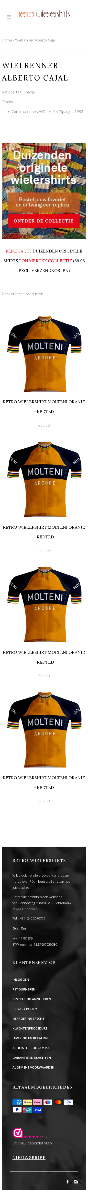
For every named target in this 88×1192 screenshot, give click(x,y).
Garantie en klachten (31, 1057)
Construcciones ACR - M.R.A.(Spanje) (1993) (48, 111)
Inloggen (20, 979)
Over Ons (19, 928)
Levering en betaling (30, 1038)
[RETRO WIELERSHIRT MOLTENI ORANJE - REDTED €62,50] (44, 312)
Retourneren (23, 989)
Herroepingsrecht (28, 1018)
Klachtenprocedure (29, 1028)
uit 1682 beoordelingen (32, 1143)
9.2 (45, 1136)
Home (7, 40)
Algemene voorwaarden (33, 1067)
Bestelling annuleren (31, 999)
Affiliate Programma (31, 1048)
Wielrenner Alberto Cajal (35, 40)
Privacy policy (24, 1009)
